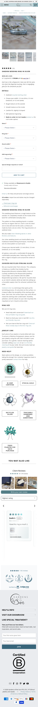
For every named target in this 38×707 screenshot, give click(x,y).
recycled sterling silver (19, 95)
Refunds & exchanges (11, 206)
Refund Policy (23, 694)
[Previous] (3, 33)
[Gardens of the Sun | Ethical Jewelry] (19, 5)
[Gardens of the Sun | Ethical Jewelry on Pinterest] (20, 683)
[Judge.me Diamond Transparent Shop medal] (10, 578)
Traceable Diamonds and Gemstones (28, 415)
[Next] (34, 33)
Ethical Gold (28, 383)
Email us (5, 194)
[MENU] (1, 5)
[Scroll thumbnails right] (34, 482)
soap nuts (16, 343)
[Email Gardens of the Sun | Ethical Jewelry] (10, 683)
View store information (10, 188)
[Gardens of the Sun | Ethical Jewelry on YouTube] (27, 683)
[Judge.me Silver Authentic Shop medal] (28, 578)
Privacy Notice (25, 692)
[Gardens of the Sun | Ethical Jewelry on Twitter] (24, 683)
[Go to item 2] (21, 483)
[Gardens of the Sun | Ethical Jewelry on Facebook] (13, 683)
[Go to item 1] (8, 483)
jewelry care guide (8, 347)
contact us (30, 117)
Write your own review (19, 492)
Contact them (17, 359)
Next (22, 10)
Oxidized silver (7, 288)
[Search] (31, 5)
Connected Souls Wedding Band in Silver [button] (15, 537)
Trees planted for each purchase (9, 448)
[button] (16, 78)
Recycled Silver (10, 413)
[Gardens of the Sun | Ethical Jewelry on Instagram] (17, 683)
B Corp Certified (10, 384)
